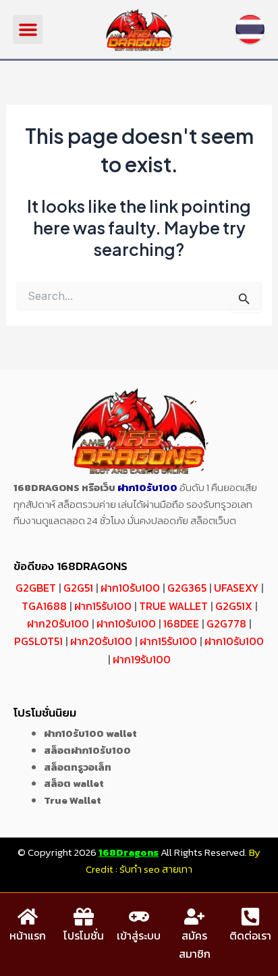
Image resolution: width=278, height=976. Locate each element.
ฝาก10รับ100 (147, 487)
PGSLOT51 (38, 641)
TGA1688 (44, 606)
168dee (181, 623)
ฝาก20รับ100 (58, 623)
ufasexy (236, 588)
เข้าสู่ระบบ (139, 935)
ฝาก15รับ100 (103, 606)
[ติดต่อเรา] (250, 916)
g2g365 (186, 588)
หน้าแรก (27, 935)
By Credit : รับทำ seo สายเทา (173, 860)
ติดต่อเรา (250, 935)
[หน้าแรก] (28, 916)
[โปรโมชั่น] (84, 916)
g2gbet (36, 588)
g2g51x (233, 606)
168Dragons (129, 852)
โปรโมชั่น (83, 935)
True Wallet (173, 606)
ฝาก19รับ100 (142, 659)
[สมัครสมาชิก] (194, 916)
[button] (28, 30)
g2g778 (226, 623)
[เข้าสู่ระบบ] (139, 916)
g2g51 (78, 588)
